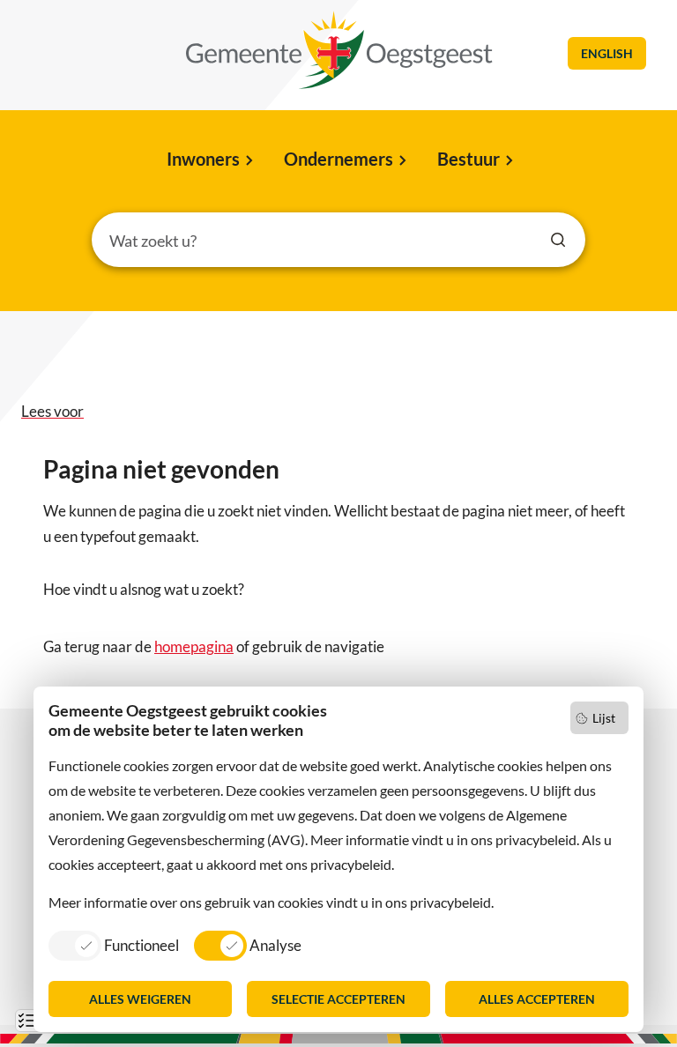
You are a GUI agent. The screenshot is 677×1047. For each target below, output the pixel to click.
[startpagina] (339, 50)
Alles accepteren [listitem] (537, 998)
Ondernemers (338, 158)
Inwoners (203, 158)
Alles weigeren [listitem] (140, 998)
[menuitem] (208, 160)
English (607, 53)
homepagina (194, 646)
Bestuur (468, 158)
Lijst (603, 717)
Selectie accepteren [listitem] (338, 998)
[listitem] (113, 945)
